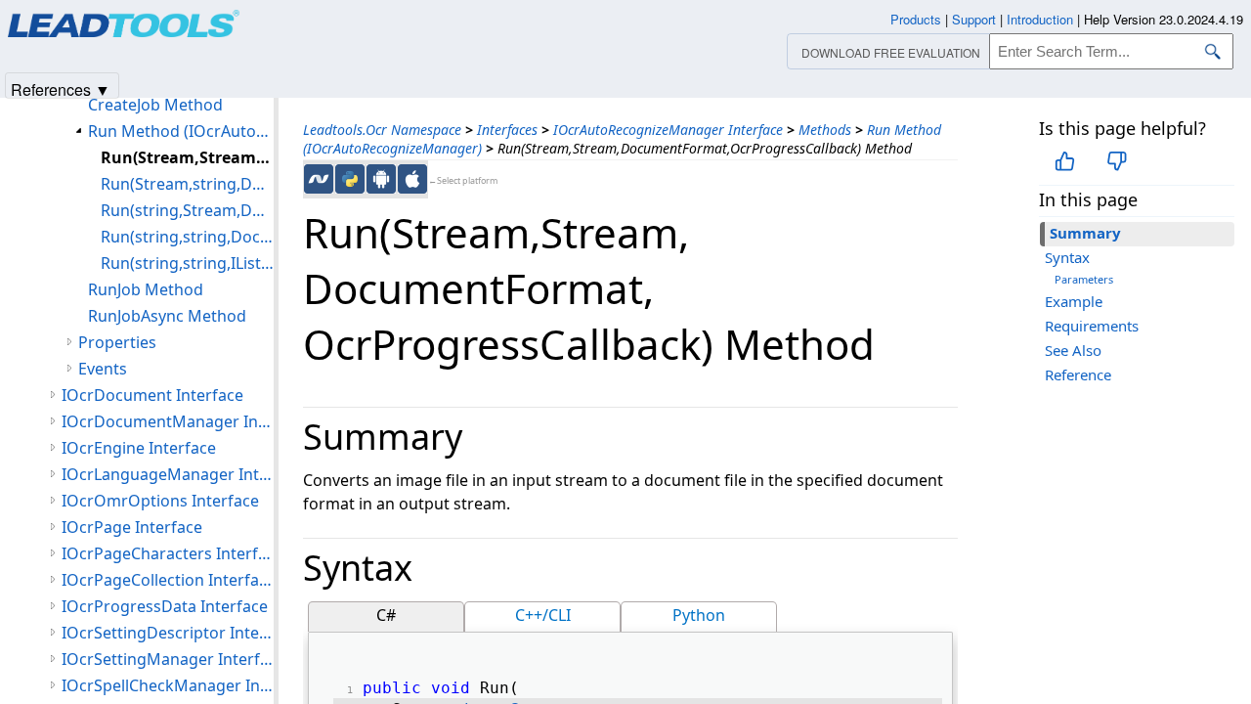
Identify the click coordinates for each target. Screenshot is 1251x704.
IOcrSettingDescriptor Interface (168, 632)
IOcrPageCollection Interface (168, 580)
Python (698, 615)
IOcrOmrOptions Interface (160, 500)
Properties (117, 342)
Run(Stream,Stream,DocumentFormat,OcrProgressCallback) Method (187, 157)
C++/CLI (543, 615)
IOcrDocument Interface (152, 395)
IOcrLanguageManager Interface (168, 474)
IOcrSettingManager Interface (168, 659)
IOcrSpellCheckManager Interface (168, 685)
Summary (1085, 232)
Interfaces (507, 129)
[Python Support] (350, 179)
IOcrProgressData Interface (165, 606)
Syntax (1067, 257)
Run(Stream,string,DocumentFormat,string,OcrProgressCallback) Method (187, 184)
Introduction (1040, 19)
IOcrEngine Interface (139, 448)
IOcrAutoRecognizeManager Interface (668, 129)
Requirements (1092, 325)
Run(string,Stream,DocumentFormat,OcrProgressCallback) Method (187, 210)
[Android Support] (381, 179)
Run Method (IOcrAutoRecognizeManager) (181, 131)
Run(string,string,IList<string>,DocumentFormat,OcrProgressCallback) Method (187, 263)
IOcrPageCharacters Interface (168, 553)
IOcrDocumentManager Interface (168, 421)
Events (102, 368)
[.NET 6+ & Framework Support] (318, 179)
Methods (824, 129)
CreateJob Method (155, 104)
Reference (1078, 374)
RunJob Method (145, 289)
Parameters (1084, 279)
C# (386, 615)
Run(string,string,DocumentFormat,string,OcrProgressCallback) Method (187, 236)
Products (915, 19)
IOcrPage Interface (132, 527)
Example (1073, 301)
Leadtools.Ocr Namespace (382, 129)
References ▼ (60, 88)
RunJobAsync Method (167, 316)
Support (974, 19)
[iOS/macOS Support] (412, 179)
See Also (1073, 350)
